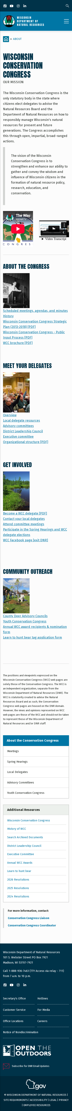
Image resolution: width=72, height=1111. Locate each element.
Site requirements (16, 1099)
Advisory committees (18, 426)
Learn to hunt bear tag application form (32, 637)
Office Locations (13, 1021)
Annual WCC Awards (19, 862)
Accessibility (38, 1099)
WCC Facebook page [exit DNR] (25, 540)
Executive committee (18, 436)
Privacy (64, 1099)
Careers (42, 1021)
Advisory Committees (20, 782)
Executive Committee (20, 854)
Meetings (13, 751)
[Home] (23, 21)
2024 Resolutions (18, 896)
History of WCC (16, 829)
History (8, 316)
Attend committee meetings (23, 524)
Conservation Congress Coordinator (32, 925)
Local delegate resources (21, 420)
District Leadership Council (23, 431)
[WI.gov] (36, 1085)
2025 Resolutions (18, 888)
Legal (53, 1099)
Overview (9, 415)
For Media (43, 1010)
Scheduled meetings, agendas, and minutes (35, 311)
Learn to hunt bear (19, 871)
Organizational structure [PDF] (25, 442)
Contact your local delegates (24, 519)
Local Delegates (17, 772)
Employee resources (36, 1105)
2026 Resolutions (18, 879)
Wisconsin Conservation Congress (28, 820)
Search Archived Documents (25, 837)
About (17, 39)
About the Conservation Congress (33, 740)
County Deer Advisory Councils (25, 616)
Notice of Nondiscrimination (20, 1032)
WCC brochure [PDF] (18, 343)
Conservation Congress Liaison (28, 918)
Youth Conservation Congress (24, 621)
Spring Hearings (17, 761)
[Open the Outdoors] (27, 1051)
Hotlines (42, 998)
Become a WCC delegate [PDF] (25, 513)
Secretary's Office (14, 998)
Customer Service (14, 1010)
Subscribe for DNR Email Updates (30, 1066)
